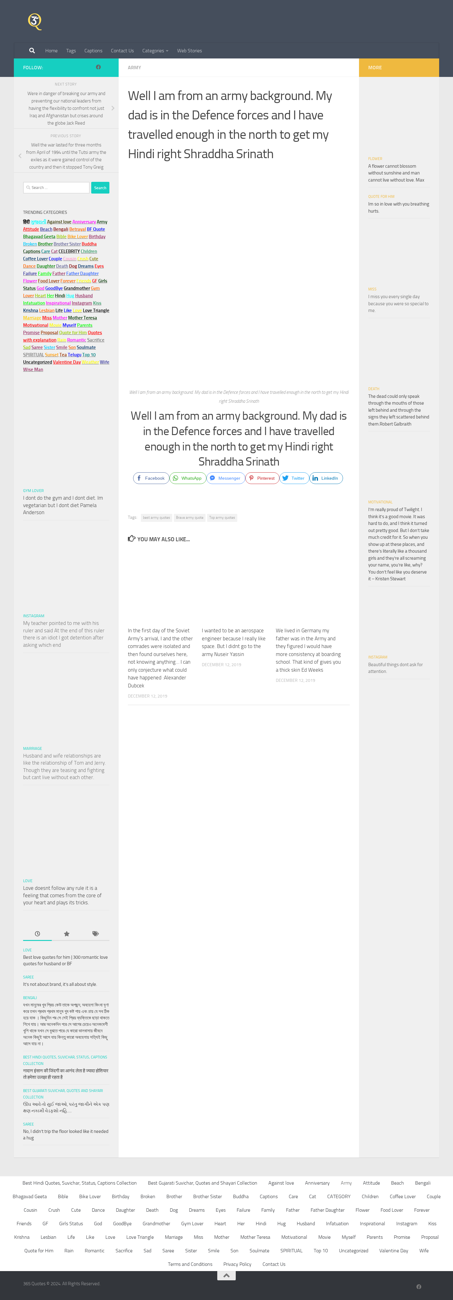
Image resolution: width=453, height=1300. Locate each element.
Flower (375, 159)
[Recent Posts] (37, 934)
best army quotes (156, 517)
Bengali (30, 998)
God (98, 1223)
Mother (221, 1237)
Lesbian (48, 1237)
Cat (312, 1196)
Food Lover (392, 1210)
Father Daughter (328, 1210)
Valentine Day (67, 362)
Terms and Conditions (190, 1264)
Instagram (82, 303)
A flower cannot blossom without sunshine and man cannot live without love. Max (396, 173)
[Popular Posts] (66, 934)
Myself (349, 1237)
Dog (174, 1210)
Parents (375, 1237)
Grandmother (156, 1223)
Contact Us (122, 51)
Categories (153, 51)
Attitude (31, 229)
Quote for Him (381, 196)
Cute (76, 1210)
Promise (31, 332)
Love (27, 880)
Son (235, 1251)
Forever (422, 1210)
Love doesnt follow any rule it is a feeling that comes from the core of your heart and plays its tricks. (62, 895)
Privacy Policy (237, 1264)
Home (51, 51)
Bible (63, 1196)
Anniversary (317, 1183)
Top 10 (321, 1251)
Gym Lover (33, 490)
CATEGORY (339, 1196)
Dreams (197, 1210)
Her (50, 295)
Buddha (241, 1196)
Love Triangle (140, 1237)
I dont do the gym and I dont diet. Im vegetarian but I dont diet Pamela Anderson (63, 505)
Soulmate (259, 1251)
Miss (47, 318)
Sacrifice (95, 340)
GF (45, 1223)
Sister (191, 1251)
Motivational (380, 502)
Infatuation (337, 1223)
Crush (54, 1210)
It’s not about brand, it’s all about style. (60, 984)
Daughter (125, 1210)
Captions (93, 51)
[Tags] (95, 934)
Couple (434, 1196)
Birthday (97, 236)
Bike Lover (90, 1196)
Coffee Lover (403, 1196)
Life (71, 1237)
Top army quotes (222, 517)
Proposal (430, 1237)
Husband (84, 295)
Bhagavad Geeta (30, 1196)
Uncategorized (353, 1251)
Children (370, 1196)
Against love (281, 1183)
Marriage (32, 318)
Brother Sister (207, 1196)
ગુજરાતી (38, 222)
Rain (69, 1251)
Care (293, 1196)
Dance (98, 1210)
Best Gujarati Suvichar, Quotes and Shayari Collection (202, 1183)
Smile (213, 1251)
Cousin (30, 1210)
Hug (70, 295)
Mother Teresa (255, 1237)
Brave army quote (189, 517)
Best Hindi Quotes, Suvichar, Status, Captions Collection (79, 1183)
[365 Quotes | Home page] (35, 21)
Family (44, 273)
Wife (424, 1251)
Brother (174, 1196)
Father (293, 1210)
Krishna (22, 1237)
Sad (147, 1251)
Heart (220, 1223)
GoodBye (122, 1223)
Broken (148, 1196)
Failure (243, 1210)
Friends (24, 1223)
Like (90, 1237)
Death (373, 389)
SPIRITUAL (33, 355)
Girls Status (71, 1223)
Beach (46, 229)
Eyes (221, 1210)
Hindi (261, 1223)
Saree (28, 977)
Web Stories (189, 51)
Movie (324, 1237)
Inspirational (372, 1223)
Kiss (432, 1223)
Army (134, 67)
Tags (71, 51)
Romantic (94, 1251)
